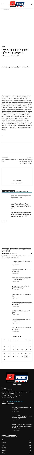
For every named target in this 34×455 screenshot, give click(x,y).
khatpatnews (6, 55)
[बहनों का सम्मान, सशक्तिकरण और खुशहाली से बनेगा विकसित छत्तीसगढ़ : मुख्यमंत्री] (6, 280)
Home (3, 9)
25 (8, 356)
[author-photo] (17, 178)
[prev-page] (3, 221)
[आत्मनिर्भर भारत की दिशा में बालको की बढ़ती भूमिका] (6, 313)
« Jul (3, 362)
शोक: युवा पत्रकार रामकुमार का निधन (9, 160)
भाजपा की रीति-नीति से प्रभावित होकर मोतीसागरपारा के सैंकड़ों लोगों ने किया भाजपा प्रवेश (25, 161)
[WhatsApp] (15, 59)
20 (18, 353)
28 (22, 356)
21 (22, 353)
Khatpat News (5, 253)
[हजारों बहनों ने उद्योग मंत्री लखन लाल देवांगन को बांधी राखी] (6, 198)
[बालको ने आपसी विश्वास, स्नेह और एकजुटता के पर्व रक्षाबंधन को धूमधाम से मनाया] (6, 206)
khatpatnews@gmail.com (16, 401)
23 (30, 353)
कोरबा (7, 9)
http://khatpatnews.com (17, 183)
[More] (19, 59)
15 (26, 350)
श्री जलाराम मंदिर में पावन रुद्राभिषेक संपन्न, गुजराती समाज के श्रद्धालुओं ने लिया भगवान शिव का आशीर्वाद (21, 214)
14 (22, 350)
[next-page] (6, 221)
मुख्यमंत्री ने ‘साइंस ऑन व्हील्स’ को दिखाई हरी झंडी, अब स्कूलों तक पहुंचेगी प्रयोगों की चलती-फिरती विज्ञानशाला (22, 426)
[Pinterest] (11, 59)
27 (18, 356)
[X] (7, 59)
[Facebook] (3, 59)
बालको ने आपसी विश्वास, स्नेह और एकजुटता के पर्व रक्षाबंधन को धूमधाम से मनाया (21, 206)
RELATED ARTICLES (8, 191)
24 (4, 356)
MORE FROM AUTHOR (22, 191)
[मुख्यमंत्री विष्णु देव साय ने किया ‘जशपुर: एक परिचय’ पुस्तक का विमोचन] (6, 321)
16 (30, 350)
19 (13, 353)
